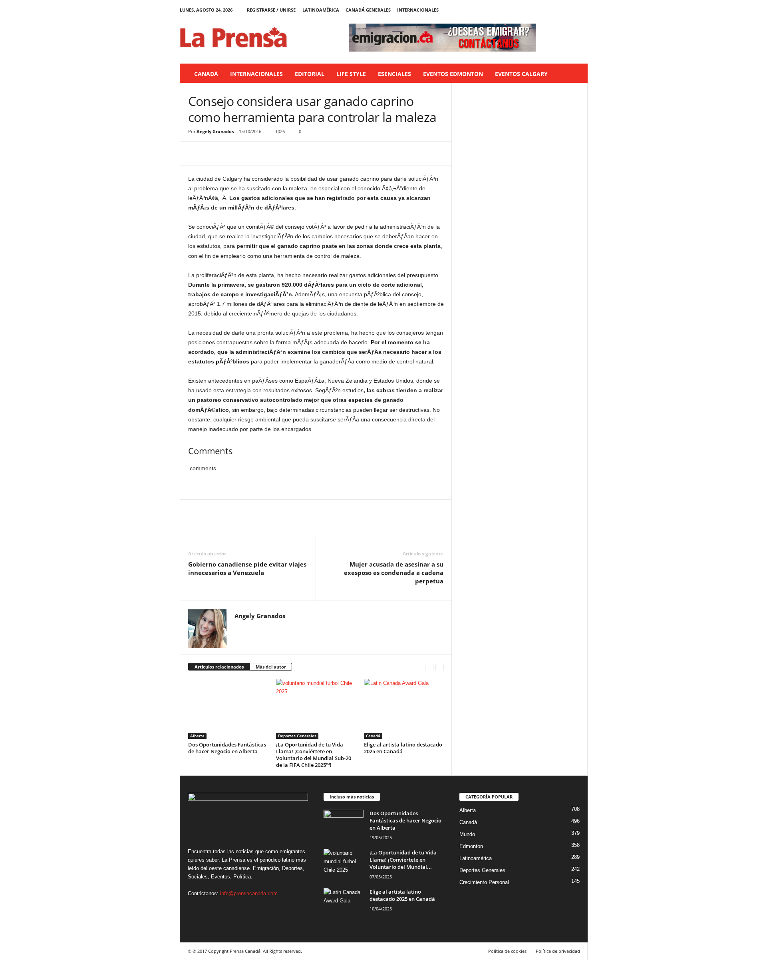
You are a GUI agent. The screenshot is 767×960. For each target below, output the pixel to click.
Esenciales (394, 74)
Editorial (309, 74)
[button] (575, 74)
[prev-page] (429, 667)
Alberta (197, 735)
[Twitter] (569, 10)
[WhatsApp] (251, 154)
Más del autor (271, 667)
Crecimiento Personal (484, 882)
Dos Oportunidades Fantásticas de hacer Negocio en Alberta (227, 748)
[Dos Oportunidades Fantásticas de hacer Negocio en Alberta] (228, 709)
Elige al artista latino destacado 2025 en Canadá (403, 748)
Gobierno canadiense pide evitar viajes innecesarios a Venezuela (247, 568)
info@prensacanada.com (249, 893)
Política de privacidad (558, 951)
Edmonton (471, 846)
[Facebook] (544, 10)
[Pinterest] (233, 154)
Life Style (351, 74)
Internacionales (418, 10)
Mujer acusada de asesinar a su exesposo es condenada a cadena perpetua (393, 572)
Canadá (206, 74)
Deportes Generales (297, 735)
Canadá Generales (368, 10)
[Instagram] (557, 10)
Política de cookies (507, 951)
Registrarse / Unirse (271, 10)
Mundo (467, 834)
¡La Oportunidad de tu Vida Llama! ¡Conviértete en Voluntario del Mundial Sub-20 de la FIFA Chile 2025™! (313, 754)
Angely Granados (215, 131)
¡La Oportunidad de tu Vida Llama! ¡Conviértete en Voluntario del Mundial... (403, 859)
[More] (270, 154)
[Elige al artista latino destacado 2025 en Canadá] (404, 709)
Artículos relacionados (219, 667)
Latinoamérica (320, 10)
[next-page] (439, 667)
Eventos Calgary (521, 74)
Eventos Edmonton (453, 74)
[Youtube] (581, 10)
